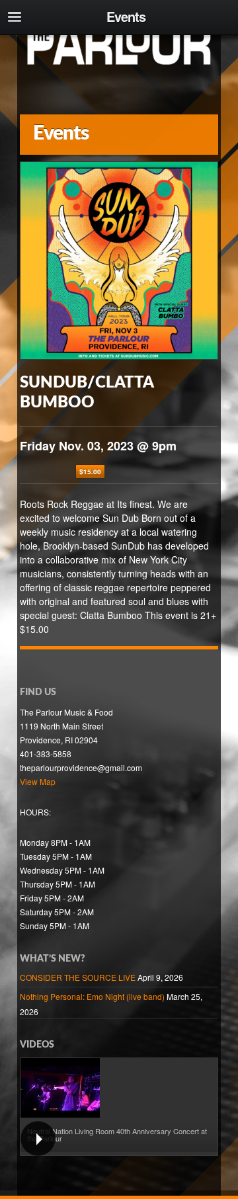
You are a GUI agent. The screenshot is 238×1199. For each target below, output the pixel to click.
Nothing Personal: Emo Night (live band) (92, 996)
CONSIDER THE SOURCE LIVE (78, 977)
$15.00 (90, 471)
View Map (38, 781)
